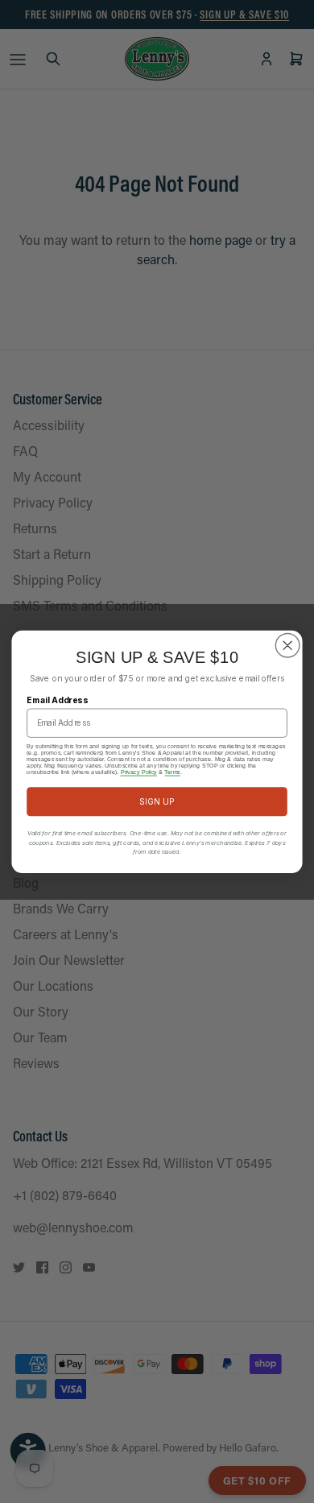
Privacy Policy (139, 771)
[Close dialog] (288, 645)
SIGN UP (157, 800)
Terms (172, 771)
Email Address (57, 699)
